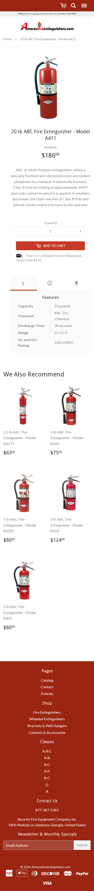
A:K (47, 771)
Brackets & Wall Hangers (47, 725)
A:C (47, 764)
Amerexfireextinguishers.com (51, 867)
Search (73, 3)
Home (7, 39)
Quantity (50, 223)
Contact (47, 687)
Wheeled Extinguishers (47, 719)
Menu (83, 3)
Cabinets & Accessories (47, 732)
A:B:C (47, 751)
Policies (47, 693)
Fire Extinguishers (47, 712)
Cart (63, 6)
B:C (47, 778)
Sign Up (82, 845)
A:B (47, 757)
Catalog (47, 680)
